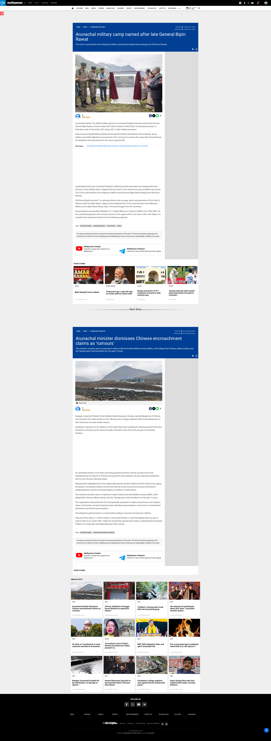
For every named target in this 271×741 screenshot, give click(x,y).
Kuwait (139, 286)
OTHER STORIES (79, 264)
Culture (177, 714)
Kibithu (119, 226)
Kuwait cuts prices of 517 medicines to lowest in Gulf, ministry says (149, 293)
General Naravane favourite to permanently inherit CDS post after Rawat (118, 682)
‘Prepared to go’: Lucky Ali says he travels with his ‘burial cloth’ (119, 292)
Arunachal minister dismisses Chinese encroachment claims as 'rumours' (117, 146)
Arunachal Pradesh (85, 226)
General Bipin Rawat (99, 226)
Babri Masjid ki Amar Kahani (87, 292)
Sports (129, 8)
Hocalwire (151, 733)
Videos (77, 286)
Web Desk (86, 117)
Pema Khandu (111, 226)
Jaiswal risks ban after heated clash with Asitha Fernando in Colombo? (181, 293)
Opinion (101, 8)
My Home (79, 8)
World (93, 8)
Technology (152, 8)
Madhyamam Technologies (132, 733)
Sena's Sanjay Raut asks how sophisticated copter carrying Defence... (182, 682)
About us (122, 723)
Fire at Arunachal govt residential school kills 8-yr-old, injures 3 (184, 645)
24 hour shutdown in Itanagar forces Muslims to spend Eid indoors (117, 608)
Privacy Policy (140, 723)
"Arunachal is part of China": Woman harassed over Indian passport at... (117, 645)
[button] (3, 3)
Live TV (37, 3)
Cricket (171, 286)
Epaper (30, 3)
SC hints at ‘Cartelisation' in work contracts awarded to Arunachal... (86, 645)
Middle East (110, 8)
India (87, 8)
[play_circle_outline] (89, 275)
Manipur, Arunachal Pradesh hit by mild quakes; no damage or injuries (85, 682)
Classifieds (44, 3)
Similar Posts (76, 579)
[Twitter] (154, 115)
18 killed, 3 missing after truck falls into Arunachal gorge (150, 608)
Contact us (130, 723)
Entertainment (139, 8)
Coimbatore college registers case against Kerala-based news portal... (151, 682)
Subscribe (54, 3)
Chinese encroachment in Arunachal (103, 532)
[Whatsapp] (157, 115)
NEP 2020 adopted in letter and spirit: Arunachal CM (150, 645)
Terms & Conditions (153, 723)
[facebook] (150, 115)
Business (120, 8)
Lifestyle (162, 8)
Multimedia (172, 8)
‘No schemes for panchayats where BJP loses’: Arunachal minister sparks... (182, 608)
